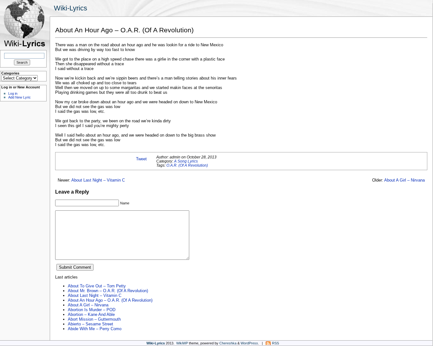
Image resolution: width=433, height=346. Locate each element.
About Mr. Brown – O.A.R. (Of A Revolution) (108, 290)
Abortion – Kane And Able (91, 314)
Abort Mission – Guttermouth (94, 319)
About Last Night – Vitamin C (98, 180)
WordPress (249, 343)
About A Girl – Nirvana (404, 180)
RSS (275, 343)
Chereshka (227, 343)
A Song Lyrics (186, 161)
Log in (12, 93)
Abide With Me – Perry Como (94, 328)
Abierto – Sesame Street (90, 324)
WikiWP (182, 343)
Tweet (141, 159)
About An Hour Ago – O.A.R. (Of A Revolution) (110, 300)
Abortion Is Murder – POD (91, 309)
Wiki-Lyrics (70, 8)
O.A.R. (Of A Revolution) (187, 165)
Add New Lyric (19, 97)
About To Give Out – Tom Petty (97, 286)
